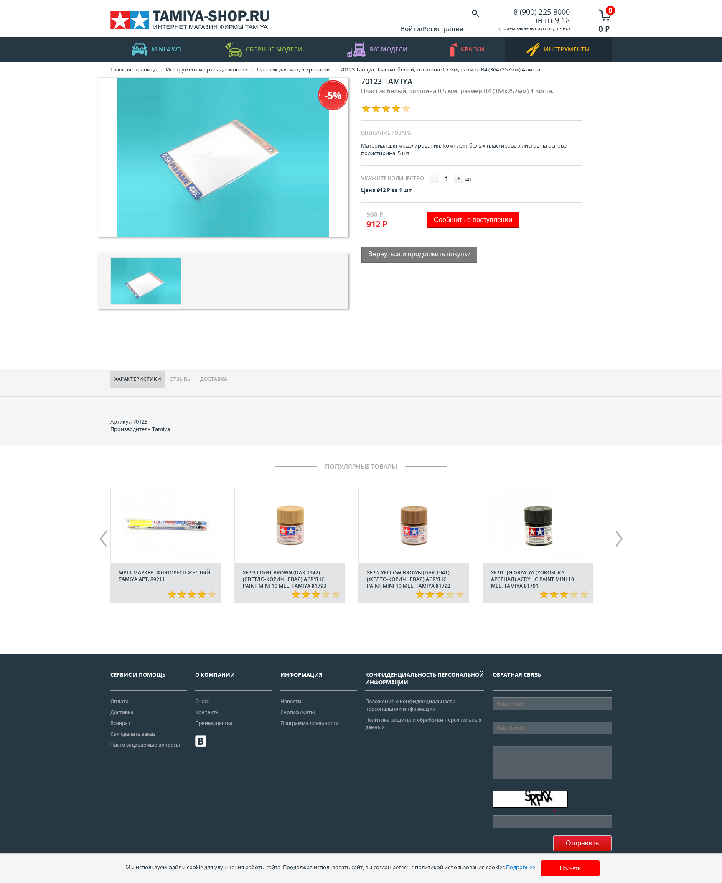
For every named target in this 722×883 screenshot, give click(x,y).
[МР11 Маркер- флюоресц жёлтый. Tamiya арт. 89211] (166, 525)
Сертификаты (297, 712)
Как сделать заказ (132, 734)
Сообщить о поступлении (473, 219)
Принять (570, 868)
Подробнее (520, 867)
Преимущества (214, 723)
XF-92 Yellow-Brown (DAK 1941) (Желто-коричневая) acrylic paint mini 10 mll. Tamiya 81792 (408, 579)
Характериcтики (137, 379)
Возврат (120, 723)
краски (472, 49)
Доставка (213, 379)
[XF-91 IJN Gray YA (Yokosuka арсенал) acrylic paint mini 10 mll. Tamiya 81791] (538, 525)
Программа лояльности (309, 723)
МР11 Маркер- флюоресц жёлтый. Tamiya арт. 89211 (165, 576)
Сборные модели (274, 49)
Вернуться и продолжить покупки (419, 254)
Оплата (119, 701)
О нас (202, 701)
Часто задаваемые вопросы (145, 744)
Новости (290, 701)
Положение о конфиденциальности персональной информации (410, 705)
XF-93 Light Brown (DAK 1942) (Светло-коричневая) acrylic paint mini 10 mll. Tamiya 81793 (284, 579)
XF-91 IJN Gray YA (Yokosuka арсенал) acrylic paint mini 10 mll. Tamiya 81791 (532, 579)
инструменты (567, 49)
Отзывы (181, 379)
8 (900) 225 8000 (542, 12)
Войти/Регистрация (432, 28)
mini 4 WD (166, 49)
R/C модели (388, 49)
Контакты (207, 712)
